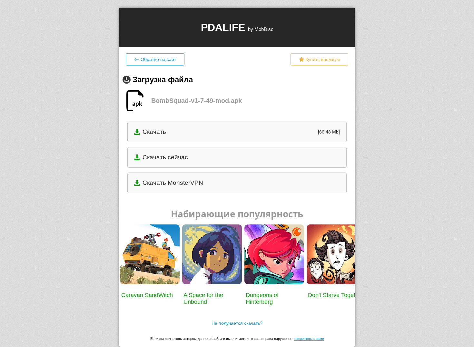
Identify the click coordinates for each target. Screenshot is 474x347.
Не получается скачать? (237, 323)
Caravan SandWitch (147, 295)
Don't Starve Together (336, 295)
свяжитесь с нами (309, 339)
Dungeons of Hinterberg (262, 298)
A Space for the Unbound (203, 298)
